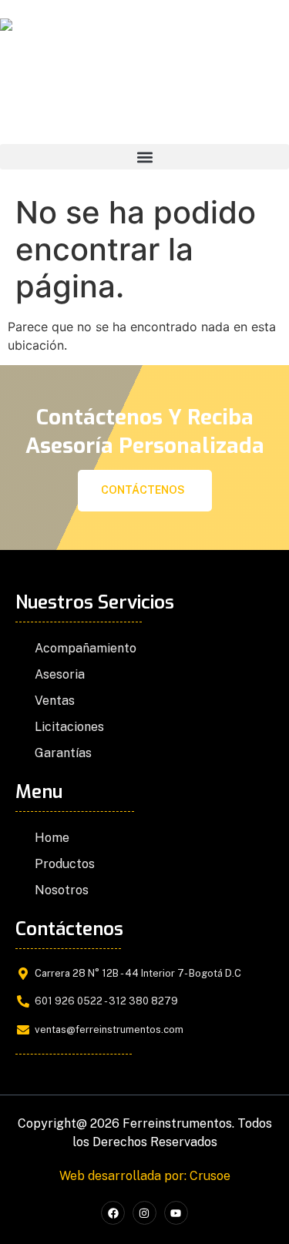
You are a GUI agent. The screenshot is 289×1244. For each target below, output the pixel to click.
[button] (144, 156)
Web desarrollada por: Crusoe (144, 1176)
